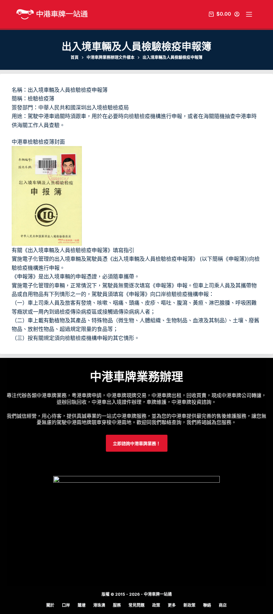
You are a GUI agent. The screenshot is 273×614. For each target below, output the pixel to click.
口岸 (66, 605)
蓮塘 (82, 605)
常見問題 (136, 605)
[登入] (236, 14)
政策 (156, 605)
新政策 (189, 605)
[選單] (249, 14)
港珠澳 (99, 605)
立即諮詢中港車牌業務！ (136, 443)
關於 (50, 605)
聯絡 (207, 605)
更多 (172, 605)
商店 (223, 605)
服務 (117, 605)
